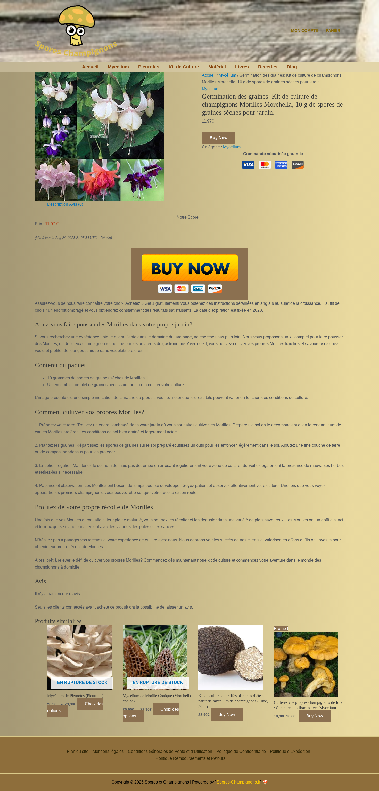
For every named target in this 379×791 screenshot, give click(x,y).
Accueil (90, 66)
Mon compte (304, 30)
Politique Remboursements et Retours (190, 758)
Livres (242, 66)
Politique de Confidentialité (241, 751)
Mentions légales (108, 751)
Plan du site (77, 751)
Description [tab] (57, 204)
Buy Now (218, 137)
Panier (333, 30)
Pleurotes (148, 66)
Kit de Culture (184, 66)
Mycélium (118, 66)
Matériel (217, 66)
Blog (292, 66)
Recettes (267, 66)
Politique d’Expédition (290, 751)
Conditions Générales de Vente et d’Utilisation (170, 751)
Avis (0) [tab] (76, 204)
